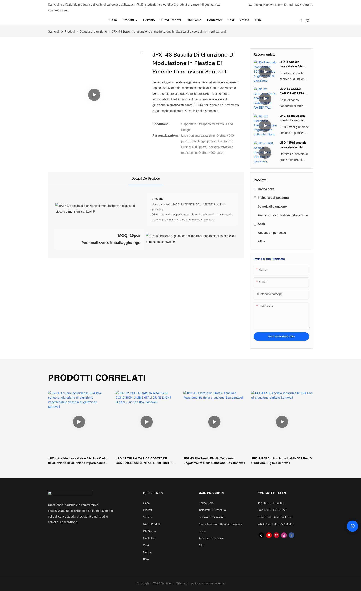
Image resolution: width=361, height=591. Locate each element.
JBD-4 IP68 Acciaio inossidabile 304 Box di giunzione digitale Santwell (293, 145)
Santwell (54, 31)
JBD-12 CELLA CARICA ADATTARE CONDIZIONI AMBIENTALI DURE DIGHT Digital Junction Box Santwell (294, 91)
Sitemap (181, 583)
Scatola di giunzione (93, 31)
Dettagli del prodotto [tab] (146, 178)
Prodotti (69, 31)
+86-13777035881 (300, 4)
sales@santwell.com (268, 4)
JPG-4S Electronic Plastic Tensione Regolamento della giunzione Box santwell (293, 118)
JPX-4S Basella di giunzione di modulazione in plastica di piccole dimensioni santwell (169, 31)
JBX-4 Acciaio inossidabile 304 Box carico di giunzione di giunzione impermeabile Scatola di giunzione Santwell (293, 64)
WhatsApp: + (266, 524)
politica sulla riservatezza (208, 583)
